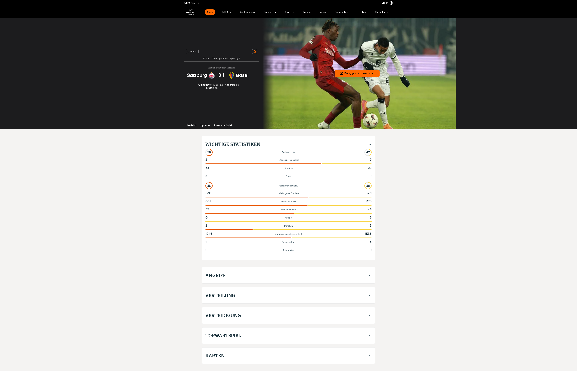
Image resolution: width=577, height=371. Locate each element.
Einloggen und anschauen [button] (359, 73)
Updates (205, 125)
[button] (270, 12)
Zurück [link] (193, 51)
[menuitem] (211, 12)
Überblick (191, 125)
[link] (210, 12)
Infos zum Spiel (223, 125)
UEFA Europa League (190, 12)
